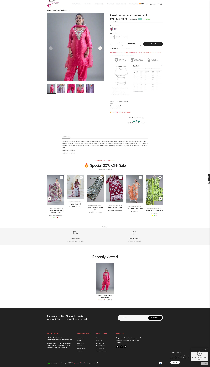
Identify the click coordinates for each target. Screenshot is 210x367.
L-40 (112, 37)
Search (98, 338)
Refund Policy (100, 346)
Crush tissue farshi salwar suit (105, 296)
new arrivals (80, 338)
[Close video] (205, 350)
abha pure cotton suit (134, 209)
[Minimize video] (202, 350)
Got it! (175, 362)
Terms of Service (101, 351)
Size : (113, 33)
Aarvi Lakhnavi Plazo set (95, 208)
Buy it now (153, 43)
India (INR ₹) (54, 363)
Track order (80, 351)
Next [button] (100, 48)
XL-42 (118, 37)
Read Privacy (191, 358)
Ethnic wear (80, 343)
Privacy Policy (100, 343)
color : (114, 26)
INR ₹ (142, 4)
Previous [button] (51, 48)
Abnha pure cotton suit (154, 211)
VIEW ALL (105, 227)
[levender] (115, 29)
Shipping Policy (100, 348)
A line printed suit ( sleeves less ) (56, 212)
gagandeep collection (56, 208)
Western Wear (81, 348)
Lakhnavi (79, 346)
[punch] (111, 29)
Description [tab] (66, 137)
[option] (75, 47)
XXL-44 (125, 37)
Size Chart (99, 340)
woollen (79, 340)
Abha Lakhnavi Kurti (115, 208)
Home (49, 10)
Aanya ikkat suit (75, 204)
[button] (147, 4)
